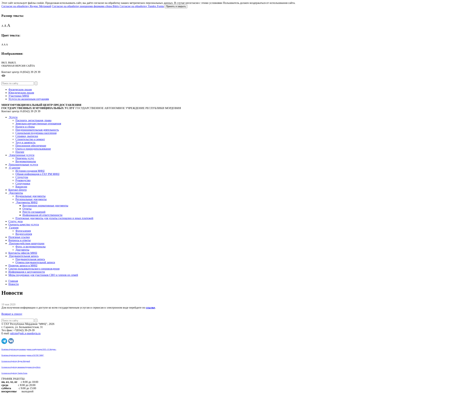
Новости (13, 284)
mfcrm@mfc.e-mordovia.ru (25, 333)
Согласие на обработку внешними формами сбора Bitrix (86, 6)
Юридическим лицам (21, 92)
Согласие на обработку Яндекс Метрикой (26, 6)
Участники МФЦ (18, 95)
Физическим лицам (20, 89)
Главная (13, 280)
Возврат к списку (11, 313)
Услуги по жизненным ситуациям (28, 98)
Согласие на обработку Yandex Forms (142, 6)
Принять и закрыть (176, 6)
